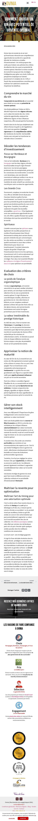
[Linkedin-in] (17, 799)
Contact (21, 809)
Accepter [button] (23, 818)
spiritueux (25, 228)
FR (32, 2)
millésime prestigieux (20, 522)
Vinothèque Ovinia (17, 696)
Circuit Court (28, 695)
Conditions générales (8, 806)
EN (35, 2)
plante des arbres (15, 716)
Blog (29, 806)
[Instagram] (21, 799)
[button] (27, 2)
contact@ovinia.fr (19, 804)
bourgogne (7, 163)
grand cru (17, 211)
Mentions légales (21, 806)
